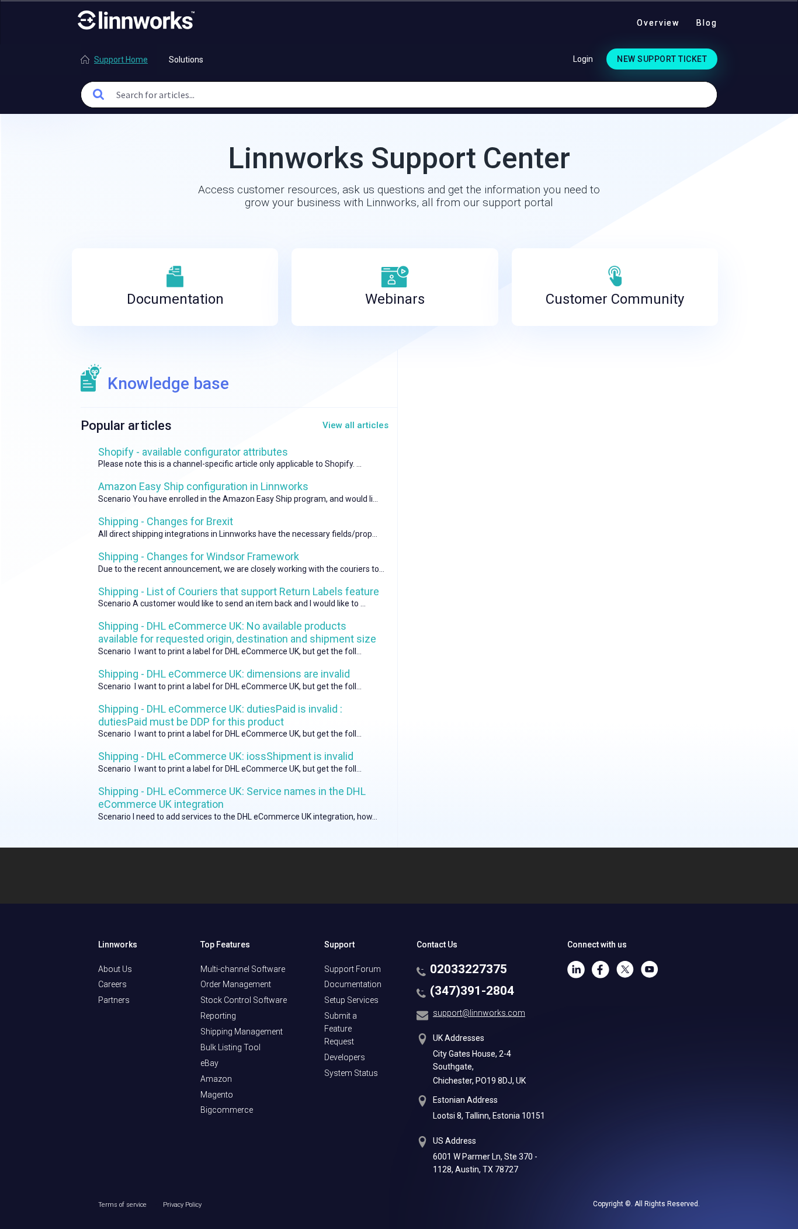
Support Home (121, 59)
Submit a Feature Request (340, 1028)
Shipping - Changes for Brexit (165, 521)
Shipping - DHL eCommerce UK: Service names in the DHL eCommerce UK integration (232, 797)
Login (583, 59)
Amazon (216, 1079)
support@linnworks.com (479, 1013)
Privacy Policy (182, 1205)
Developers (344, 1057)
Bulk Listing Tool (230, 1047)
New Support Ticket (662, 59)
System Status (351, 1073)
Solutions (186, 59)
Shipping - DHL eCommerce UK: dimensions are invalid (224, 674)
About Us (115, 969)
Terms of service (123, 1205)
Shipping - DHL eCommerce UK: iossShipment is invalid (225, 756)
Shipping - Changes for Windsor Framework (198, 556)
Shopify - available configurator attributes (193, 452)
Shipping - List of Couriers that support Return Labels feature (238, 591)
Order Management (235, 984)
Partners (114, 1000)
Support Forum (352, 969)
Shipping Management (241, 1031)
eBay (209, 1063)
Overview (658, 22)
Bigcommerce (226, 1110)
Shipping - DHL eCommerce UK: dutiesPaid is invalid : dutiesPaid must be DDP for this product (220, 715)
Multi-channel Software (242, 969)
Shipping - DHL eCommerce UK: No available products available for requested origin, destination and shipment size (237, 632)
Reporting (218, 1015)
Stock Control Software (243, 1000)
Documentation (352, 984)
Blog (706, 22)
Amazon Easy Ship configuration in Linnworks (203, 486)
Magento (216, 1094)
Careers (112, 984)
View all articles (355, 425)
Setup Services (351, 1000)
